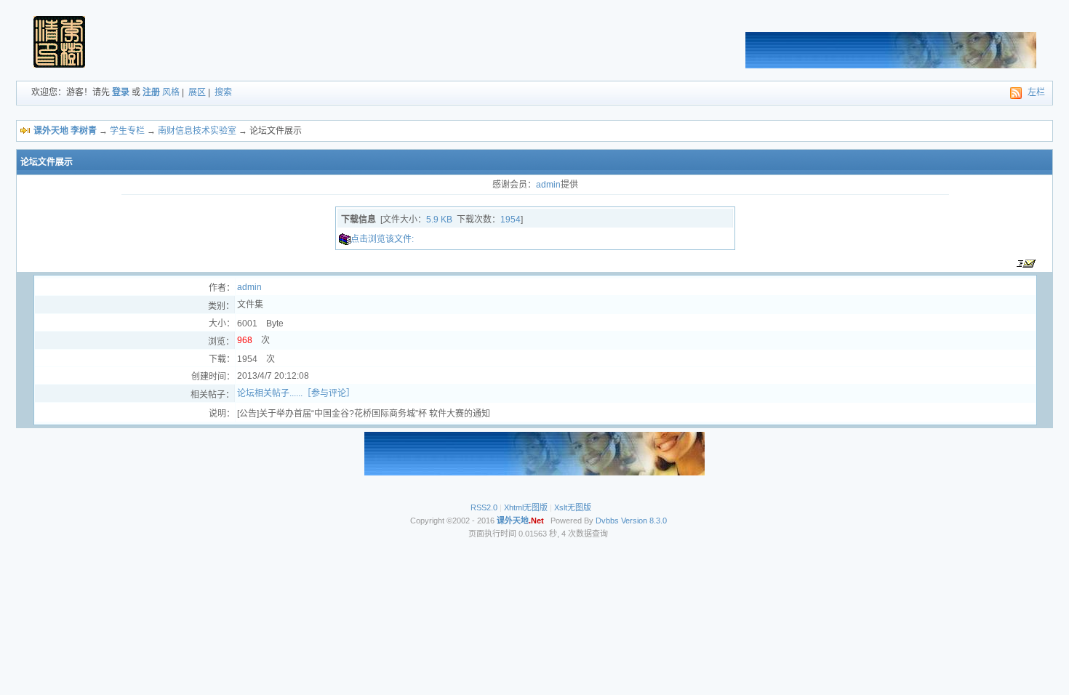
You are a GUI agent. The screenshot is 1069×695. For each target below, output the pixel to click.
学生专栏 (127, 131)
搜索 (223, 92)
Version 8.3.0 (644, 520)
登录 (120, 92)
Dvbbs (607, 520)
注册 (151, 92)
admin (548, 185)
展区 (197, 92)
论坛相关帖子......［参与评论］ (296, 393)
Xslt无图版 (572, 507)
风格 (171, 92)
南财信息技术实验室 (197, 131)
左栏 (1036, 92)
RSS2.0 (484, 507)
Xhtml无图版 (526, 507)
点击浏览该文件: (382, 239)
